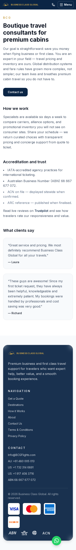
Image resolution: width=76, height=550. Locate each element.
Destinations (16, 404)
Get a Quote (16, 398)
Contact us (15, 92)
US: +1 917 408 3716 (21, 473)
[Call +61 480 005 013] (53, 4)
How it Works (16, 411)
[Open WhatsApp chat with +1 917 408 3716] (56, 540)
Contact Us (15, 423)
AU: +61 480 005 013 (21, 461)
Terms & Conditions (20, 429)
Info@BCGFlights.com (21, 455)
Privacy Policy (17, 436)
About (12, 417)
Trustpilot (41, 211)
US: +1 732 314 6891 (21, 467)
